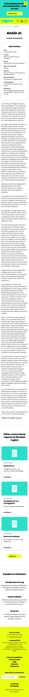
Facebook (15, 684)
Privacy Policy (14, 659)
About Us (14, 664)
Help (14, 662)
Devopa (16, 691)
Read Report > (8, 477)
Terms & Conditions (14, 657)
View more (12, 556)
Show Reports (8, 26)
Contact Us (14, 666)
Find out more (12, 13)
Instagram (14, 686)
